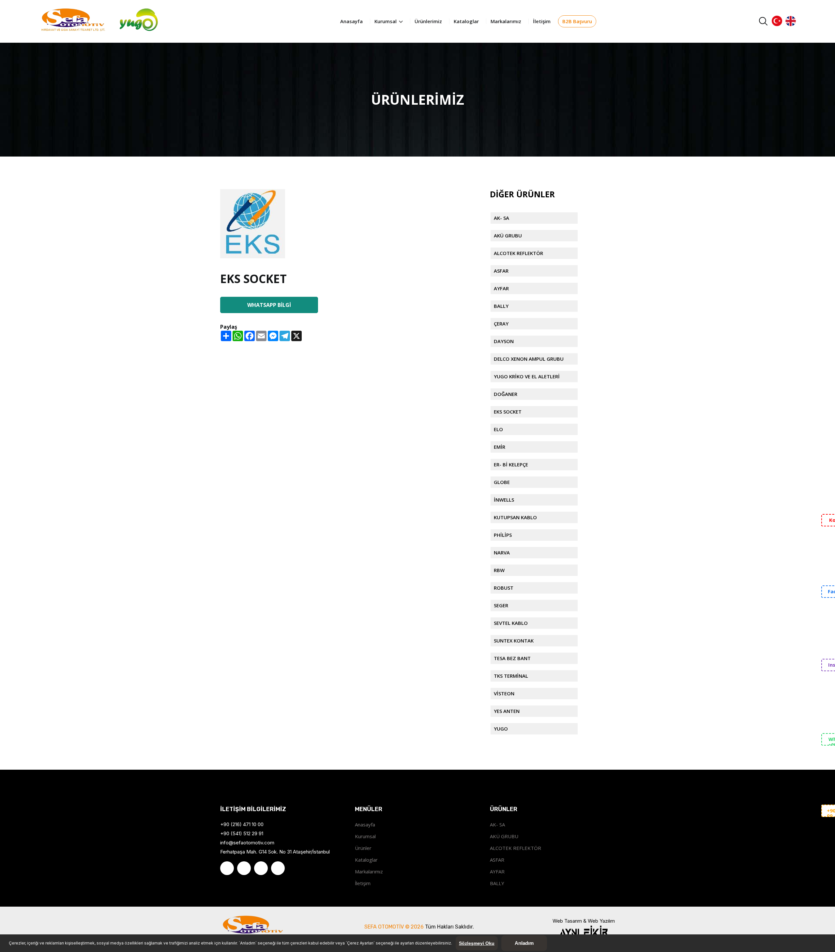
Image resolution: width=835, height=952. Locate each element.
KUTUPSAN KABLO (515, 517)
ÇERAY (501, 323)
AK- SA (501, 218)
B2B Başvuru (577, 21)
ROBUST (503, 587)
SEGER (501, 605)
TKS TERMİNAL (511, 675)
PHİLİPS (503, 535)
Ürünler (363, 848)
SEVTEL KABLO (511, 623)
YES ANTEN (507, 711)
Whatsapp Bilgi (269, 305)
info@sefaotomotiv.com (247, 842)
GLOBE (502, 482)
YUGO (501, 728)
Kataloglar (466, 21)
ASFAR (501, 270)
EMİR (499, 447)
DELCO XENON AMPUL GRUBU (529, 358)
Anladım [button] (524, 943)
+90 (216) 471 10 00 (242, 824)
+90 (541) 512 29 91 (241, 833)
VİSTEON (504, 693)
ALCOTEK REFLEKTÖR (518, 253)
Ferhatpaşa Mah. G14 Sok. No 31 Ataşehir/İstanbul (275, 852)
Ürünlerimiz (428, 21)
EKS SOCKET (508, 411)
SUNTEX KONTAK (514, 640)
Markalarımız (506, 21)
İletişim (542, 21)
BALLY (501, 306)
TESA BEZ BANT (512, 658)
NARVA (502, 552)
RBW (499, 570)
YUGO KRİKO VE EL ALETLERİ (527, 376)
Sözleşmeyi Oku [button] (476, 943)
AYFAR (501, 288)
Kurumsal (386, 21)
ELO (498, 429)
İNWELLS (504, 499)
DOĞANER (505, 394)
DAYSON (504, 341)
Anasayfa (351, 21)
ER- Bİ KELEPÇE (511, 464)
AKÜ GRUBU (508, 235)
